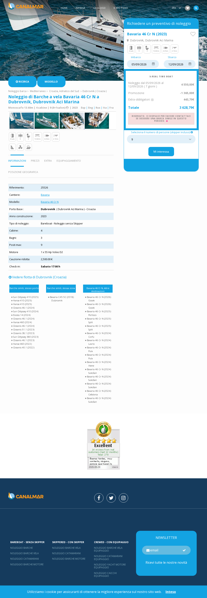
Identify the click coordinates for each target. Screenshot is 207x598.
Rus (98, 107)
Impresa (80, 7)
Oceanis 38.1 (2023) (23, 333)
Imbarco (136, 57)
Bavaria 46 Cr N (50, 202)
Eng (90, 107)
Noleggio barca (17, 91)
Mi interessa (161, 151)
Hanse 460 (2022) (22, 343)
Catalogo (99, 7)
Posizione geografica (23, 172)
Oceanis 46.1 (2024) (23, 307)
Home (64, 7)
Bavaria (45, 195)
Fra (111, 107)
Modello (51, 81)
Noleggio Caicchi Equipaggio (105, 574)
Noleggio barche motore (26, 564)
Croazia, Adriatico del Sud (64, 91)
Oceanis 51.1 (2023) (23, 329)
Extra (48, 160)
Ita (105, 107)
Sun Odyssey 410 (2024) (25, 311)
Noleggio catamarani (24, 558)
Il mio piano (121, 7)
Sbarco (172, 57)
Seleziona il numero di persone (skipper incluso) (160, 132)
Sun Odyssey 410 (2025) (25, 296)
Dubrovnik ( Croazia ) (94, 91)
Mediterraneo (38, 91)
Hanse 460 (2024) (22, 322)
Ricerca (24, 81)
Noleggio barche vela (24, 553)
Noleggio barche (21, 548)
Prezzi (35, 160)
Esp (83, 107)
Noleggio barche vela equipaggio (108, 549)
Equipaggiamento (69, 160)
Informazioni (17, 160)
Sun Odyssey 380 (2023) (25, 336)
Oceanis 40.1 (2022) (23, 347)
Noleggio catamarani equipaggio (108, 557)
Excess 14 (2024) (22, 314)
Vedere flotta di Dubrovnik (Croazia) (39, 277)
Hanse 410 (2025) (22, 300)
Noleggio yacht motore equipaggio (110, 566)
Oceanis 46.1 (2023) (23, 340)
